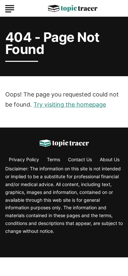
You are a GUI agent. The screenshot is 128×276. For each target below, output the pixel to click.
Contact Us (80, 159)
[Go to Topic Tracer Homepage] (72, 8)
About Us (109, 159)
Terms (53, 159)
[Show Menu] (9, 8)
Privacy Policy (24, 159)
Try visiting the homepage (69, 104)
